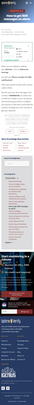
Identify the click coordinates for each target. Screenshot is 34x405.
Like (10, 131)
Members (4, 356)
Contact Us (21, 359)
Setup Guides (20, 32)
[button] (27, 3)
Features (4, 341)
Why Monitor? (6, 345)
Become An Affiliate (8, 359)
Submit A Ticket (22, 348)
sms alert (25, 119)
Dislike (23, 131)
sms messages (11, 123)
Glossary (20, 345)
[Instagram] (8, 388)
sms (18, 119)
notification (25, 115)
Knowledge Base (17, 11)
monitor (16, 115)
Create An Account (8, 352)
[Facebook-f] (3, 388)
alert (10, 115)
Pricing (3, 348)
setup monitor (10, 119)
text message (22, 123)
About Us (20, 356)
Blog (18, 352)
